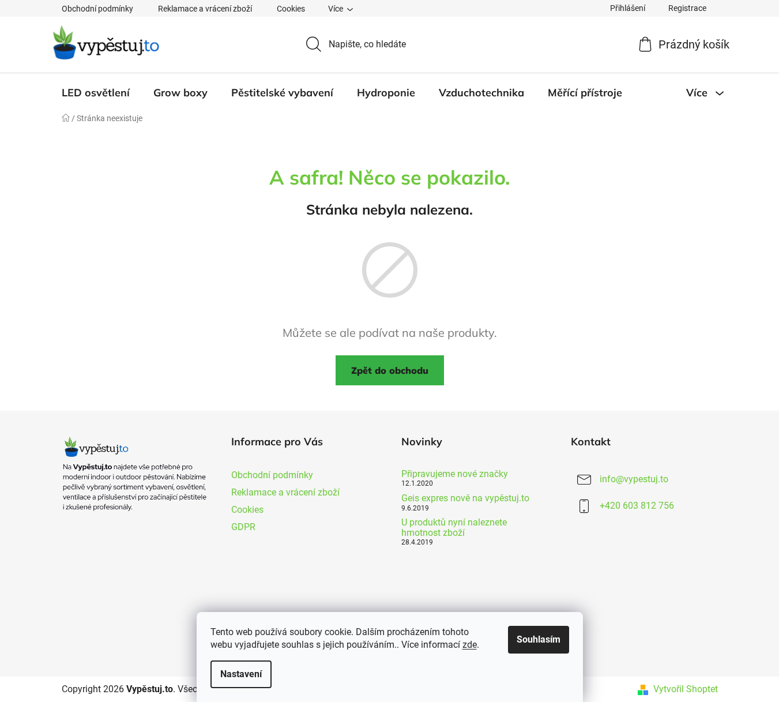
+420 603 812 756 (637, 505)
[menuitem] (95, 92)
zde (469, 644)
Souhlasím (538, 639)
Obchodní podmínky (97, 8)
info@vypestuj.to (634, 479)
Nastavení (241, 674)
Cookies (291, 8)
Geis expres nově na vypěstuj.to (465, 498)
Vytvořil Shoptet (685, 689)
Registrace (687, 8)
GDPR (243, 526)
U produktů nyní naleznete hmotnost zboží (454, 527)
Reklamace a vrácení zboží (205, 8)
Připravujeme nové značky (454, 474)
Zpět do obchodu (389, 370)
